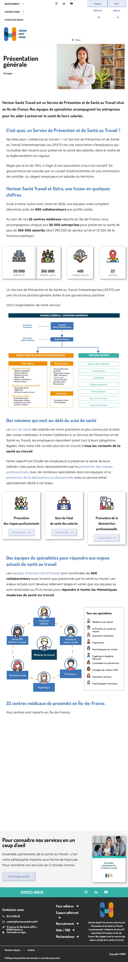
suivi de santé (21, 429)
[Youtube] (71, 4)
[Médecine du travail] (14, 34)
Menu (77, 40)
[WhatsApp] (38, 73)
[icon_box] (21, 516)
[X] (23, 73)
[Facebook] (31, 73)
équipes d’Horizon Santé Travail (36, 573)
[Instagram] (57, 4)
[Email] (46, 73)
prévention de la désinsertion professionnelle (39, 478)
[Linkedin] (64, 4)
